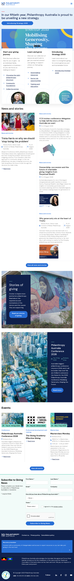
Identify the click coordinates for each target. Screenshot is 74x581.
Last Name (54, 479)
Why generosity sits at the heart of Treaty (55, 219)
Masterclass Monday (60, 433)
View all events (37, 468)
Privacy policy (35, 535)
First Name (30, 479)
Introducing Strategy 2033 (17, 23)
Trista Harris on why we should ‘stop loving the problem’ (18, 140)
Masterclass (54, 430)
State (28, 502)
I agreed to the (53, 506)
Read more (6, 169)
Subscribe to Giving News (40, 523)
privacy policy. (58, 506)
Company (53, 487)
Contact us (25, 535)
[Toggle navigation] (71, 4)
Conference (6, 430)
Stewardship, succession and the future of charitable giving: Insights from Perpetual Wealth (54, 170)
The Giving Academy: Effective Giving (36, 436)
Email (28, 487)
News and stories (7, 133)
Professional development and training (36, 431)
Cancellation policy (47, 535)
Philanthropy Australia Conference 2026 (12, 434)
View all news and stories (37, 265)
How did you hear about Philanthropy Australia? (42, 494)
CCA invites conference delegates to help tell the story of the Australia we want (54, 120)
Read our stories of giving (18, 314)
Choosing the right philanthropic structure (13, 77)
